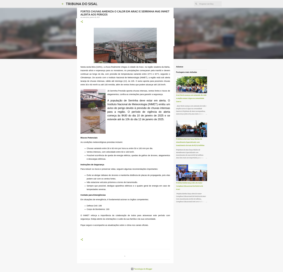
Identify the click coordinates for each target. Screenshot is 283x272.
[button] (81, 21)
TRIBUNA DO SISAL (82, 4)
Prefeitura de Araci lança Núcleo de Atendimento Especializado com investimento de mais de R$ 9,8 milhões (190, 142)
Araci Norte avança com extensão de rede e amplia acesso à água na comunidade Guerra (191, 98)
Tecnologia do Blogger (143, 269)
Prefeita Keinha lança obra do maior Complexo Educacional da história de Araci (189, 186)
